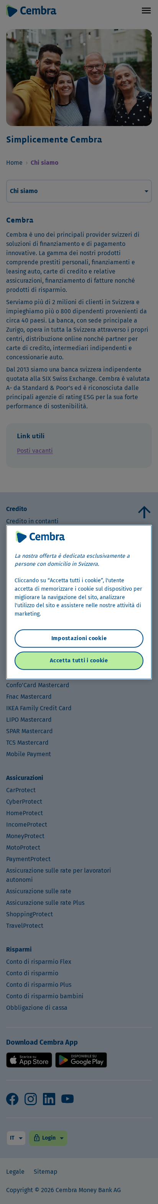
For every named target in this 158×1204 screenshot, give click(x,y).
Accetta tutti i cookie (79, 660)
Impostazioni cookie (79, 638)
